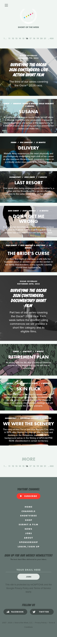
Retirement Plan (28, 357)
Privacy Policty (41, 623)
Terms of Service (42, 588)
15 (23, 38)
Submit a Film (28, 524)
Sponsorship (28, 542)
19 (37, 38)
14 (20, 38)
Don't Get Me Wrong (28, 218)
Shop (28, 520)
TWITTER (44, 611)
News (28, 528)
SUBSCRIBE (30, 496)
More (28, 459)
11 (9, 38)
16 (27, 38)
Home (28, 506)
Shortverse (28, 515)
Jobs (28, 533)
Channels (28, 511)
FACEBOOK (17, 611)
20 (41, 38)
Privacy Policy (22, 588)
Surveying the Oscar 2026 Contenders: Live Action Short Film (28, 69)
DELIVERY (28, 148)
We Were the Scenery (28, 424)
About (28, 537)
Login (22, 546)
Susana (28, 112)
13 (16, 38)
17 (30, 38)
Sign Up (33, 546)
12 (13, 38)
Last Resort (28, 183)
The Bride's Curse (28, 253)
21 (45, 38)
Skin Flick (28, 389)
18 (34, 38)
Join (28, 576)
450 (52, 38)
